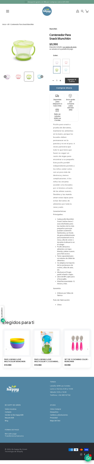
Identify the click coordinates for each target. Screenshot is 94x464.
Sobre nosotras (10, 409)
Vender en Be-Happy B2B (14, 415)
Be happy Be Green (19, 449)
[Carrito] (87, 11)
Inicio (4, 24)
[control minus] (52, 80)
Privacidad (54, 418)
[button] (82, 11)
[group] (7, 76)
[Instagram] (81, 454)
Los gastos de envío (69, 47)
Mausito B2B (9, 418)
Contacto (8, 412)
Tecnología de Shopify (14, 451)
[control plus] (61, 80)
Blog (6, 421)
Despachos (54, 412)
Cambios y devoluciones (59, 415)
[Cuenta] (78, 11)
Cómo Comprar (55, 409)
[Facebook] (84, 454)
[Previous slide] (5, 76)
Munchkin (53, 29)
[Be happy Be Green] (47, 11)
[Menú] (7, 11)
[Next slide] (41, 76)
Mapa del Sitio (55, 421)
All (8, 24)
